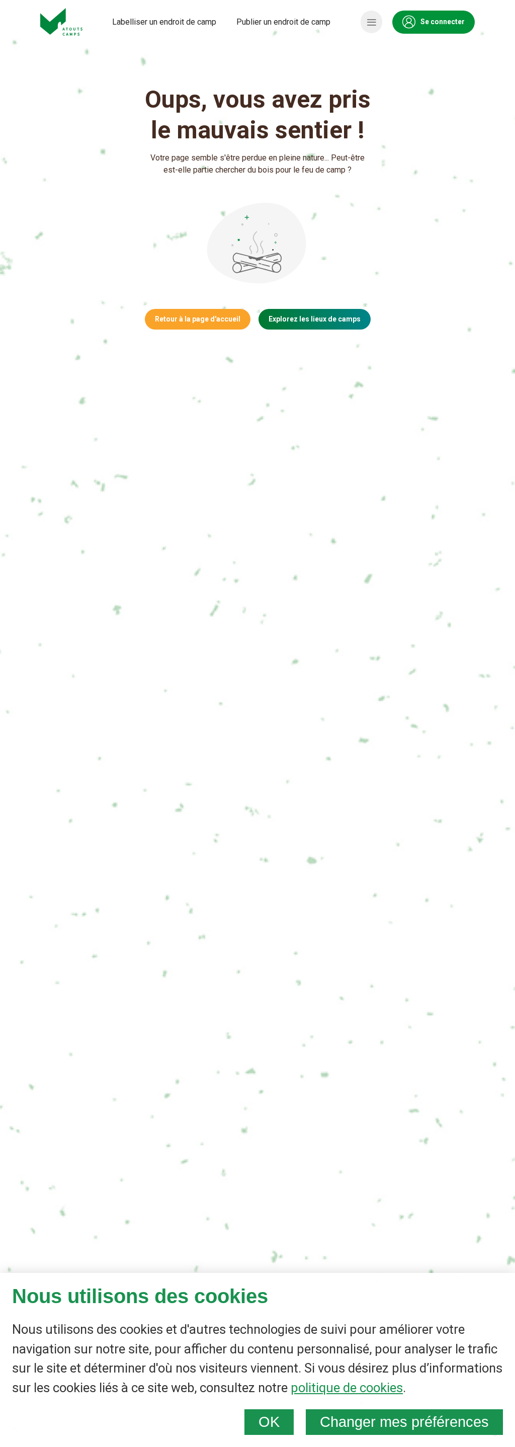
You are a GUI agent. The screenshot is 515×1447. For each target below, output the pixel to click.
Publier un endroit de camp (283, 22)
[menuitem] (164, 22)
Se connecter (442, 22)
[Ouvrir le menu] (371, 22)
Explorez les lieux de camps (315, 319)
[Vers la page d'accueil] (61, 22)
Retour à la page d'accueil (197, 319)
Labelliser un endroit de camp (164, 22)
